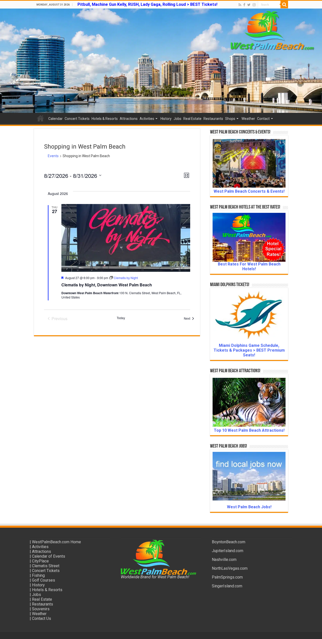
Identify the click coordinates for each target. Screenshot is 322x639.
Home (40, 118)
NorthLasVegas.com (230, 568)
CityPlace (40, 561)
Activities (147, 119)
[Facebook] (244, 5)
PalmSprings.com (227, 577)
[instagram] (254, 5)
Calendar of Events (48, 556)
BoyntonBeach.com (228, 542)
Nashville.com (224, 559)
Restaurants (213, 119)
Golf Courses (43, 580)
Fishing (38, 575)
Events (53, 156)
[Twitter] (249, 5)
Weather (248, 119)
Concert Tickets (77, 119)
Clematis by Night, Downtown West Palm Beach (106, 285)
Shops (230, 119)
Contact (263, 119)
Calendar (55, 119)
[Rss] (240, 5)
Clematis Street (45, 565)
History (166, 119)
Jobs (177, 119)
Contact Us (41, 618)
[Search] (284, 4)
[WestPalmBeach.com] (161, 61)
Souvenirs (41, 609)
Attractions (129, 119)
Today (121, 318)
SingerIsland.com (227, 586)
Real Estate (192, 119)
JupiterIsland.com (227, 550)
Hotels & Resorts (105, 119)
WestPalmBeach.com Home (56, 542)
